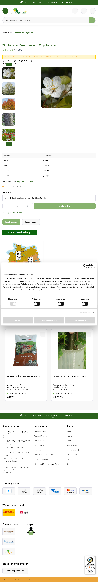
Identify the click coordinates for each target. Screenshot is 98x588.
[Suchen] (92, 20)
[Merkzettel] (75, 11)
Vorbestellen (64, 206)
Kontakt (69, 431)
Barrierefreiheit (72, 455)
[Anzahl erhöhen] (28, 206)
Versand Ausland (40, 436)
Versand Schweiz (40, 441)
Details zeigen (85, 313)
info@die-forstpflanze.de (12, 447)
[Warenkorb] (84, 11)
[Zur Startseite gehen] (29, 11)
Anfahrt (69, 441)
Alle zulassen (80, 320)
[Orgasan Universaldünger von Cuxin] (26, 365)
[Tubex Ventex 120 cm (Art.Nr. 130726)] (72, 365)
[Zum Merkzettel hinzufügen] (90, 71)
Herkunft (6, 192)
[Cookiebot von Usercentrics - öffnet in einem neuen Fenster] (84, 266)
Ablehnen (18, 320)
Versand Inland (40, 431)
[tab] (11, 222)
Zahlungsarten (39, 445)
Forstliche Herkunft (41, 459)
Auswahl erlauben (49, 320)
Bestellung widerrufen (15, 571)
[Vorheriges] (23, 87)
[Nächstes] (90, 87)
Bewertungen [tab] (31, 222)
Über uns (37, 450)
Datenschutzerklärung (74, 450)
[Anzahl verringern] (7, 206)
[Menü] (5, 11)
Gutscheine (70, 464)
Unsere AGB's (71, 445)
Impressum (70, 436)
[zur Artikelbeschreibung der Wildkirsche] (19, 232)
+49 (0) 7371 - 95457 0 (16, 434)
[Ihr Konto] (93, 11)
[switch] (37, 304)
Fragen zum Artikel (13, 212)
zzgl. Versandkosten (25, 182)
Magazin (69, 459)
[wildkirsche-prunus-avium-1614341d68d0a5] (56, 87)
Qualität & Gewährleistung (44, 455)
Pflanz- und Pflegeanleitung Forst (46, 464)
